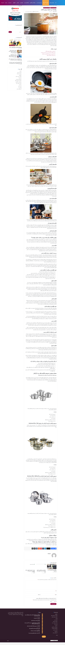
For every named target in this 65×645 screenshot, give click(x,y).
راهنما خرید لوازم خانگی (47, 7)
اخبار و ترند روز (19, 72)
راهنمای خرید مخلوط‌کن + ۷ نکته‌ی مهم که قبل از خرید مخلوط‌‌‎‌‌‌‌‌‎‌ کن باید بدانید (41, 571)
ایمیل (55, 594)
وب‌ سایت (39, 594)
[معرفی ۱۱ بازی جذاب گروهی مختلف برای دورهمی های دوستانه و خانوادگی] (30, 566)
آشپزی (56, 618)
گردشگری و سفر (26, 2)
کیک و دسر (19, 87)
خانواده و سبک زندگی (45, 2)
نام (55, 590)
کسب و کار (9, 2)
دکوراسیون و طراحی (18, 79)
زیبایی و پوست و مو (39, 2)
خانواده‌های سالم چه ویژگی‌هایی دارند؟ (15, 47)
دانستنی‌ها (56, 631)
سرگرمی (18, 2)
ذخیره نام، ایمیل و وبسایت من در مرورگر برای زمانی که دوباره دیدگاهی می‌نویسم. (46, 598)
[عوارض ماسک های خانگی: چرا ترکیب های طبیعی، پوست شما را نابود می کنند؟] (19, 51)
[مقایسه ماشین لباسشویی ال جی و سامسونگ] (51, 566)
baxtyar (54, 11)
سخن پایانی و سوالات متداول (51, 55)
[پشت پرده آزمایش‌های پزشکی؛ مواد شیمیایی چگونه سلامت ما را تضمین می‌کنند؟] (19, 56)
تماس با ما (2, 2)
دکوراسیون (21, 2)
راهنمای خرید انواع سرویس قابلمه (50, 51)
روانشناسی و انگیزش (32, 2)
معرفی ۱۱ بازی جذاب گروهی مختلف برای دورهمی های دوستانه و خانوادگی (30, 571)
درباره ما (6, 2)
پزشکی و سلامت (52, 2)
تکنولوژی (14, 2)
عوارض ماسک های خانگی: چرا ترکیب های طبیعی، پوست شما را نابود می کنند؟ (12, 51)
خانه (55, 2)
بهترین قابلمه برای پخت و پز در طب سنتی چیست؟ (48, 52)
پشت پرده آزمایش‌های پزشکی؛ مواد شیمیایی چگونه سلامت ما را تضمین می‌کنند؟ (12, 55)
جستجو (44, 636)
